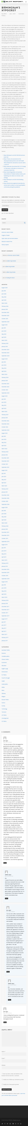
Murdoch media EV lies (7, 241)
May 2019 (4, 554)
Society (3, 705)
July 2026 (4, 290)
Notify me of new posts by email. (11, 1084)
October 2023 (5, 390)
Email (3, 1058)
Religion (3, 696)
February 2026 (5, 306)
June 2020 (4, 513)
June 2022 (4, 439)
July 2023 (4, 399)
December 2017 (5, 606)
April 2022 (4, 445)
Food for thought (6, 678)
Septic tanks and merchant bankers (10, 238)
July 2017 (4, 622)
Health (3, 681)
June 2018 (4, 588)
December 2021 (5, 458)
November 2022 (5, 424)
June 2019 (4, 550)
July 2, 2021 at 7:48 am (12, 984)
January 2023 (5, 417)
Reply (5, 862)
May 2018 (4, 591)
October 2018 (5, 575)
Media (3, 687)
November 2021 (5, 461)
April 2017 (4, 631)
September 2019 (5, 541)
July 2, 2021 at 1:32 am (7, 1013)
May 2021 (4, 479)
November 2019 (5, 535)
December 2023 (5, 383)
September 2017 (5, 615)
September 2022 (5, 430)
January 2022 (5, 455)
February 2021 (5, 489)
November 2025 (5, 315)
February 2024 (5, 377)
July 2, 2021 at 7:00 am (10, 911)
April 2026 (4, 300)
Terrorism (4, 712)
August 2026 (4, 287)
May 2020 (4, 516)
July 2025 (4, 328)
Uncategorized (5, 718)
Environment (5, 671)
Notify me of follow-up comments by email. (13, 1079)
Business (4, 653)
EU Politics (4, 675)
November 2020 (5, 498)
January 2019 (5, 566)
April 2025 (4, 337)
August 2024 (4, 359)
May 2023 (4, 405)
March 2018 (4, 597)
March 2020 (4, 523)
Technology (4, 709)
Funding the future (10, 277)
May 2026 (4, 297)
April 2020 (4, 520)
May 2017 (4, 628)
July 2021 (4, 473)
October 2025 (5, 318)
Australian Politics (6, 650)
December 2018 (5, 569)
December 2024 (5, 349)
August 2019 (4, 544)
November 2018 (5, 572)
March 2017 (4, 634)
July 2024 (4, 362)
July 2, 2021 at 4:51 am (9, 876)
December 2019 (5, 532)
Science (3, 702)
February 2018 (5, 600)
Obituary (4, 693)
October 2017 (5, 612)
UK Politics (4, 715)
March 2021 (4, 485)
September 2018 (5, 578)
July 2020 (4, 510)
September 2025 (5, 321)
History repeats (5, 244)
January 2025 (5, 346)
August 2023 (4, 396)
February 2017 (5, 637)
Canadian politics (5, 656)
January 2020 (5, 529)
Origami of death (6, 235)
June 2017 (4, 625)
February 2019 (5, 563)
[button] (26, 1)
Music (3, 690)
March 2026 (4, 303)
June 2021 (4, 476)
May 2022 (4, 442)
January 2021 (5, 492)
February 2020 (5, 526)
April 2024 (4, 371)
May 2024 (4, 368)
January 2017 (5, 640)
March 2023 (4, 411)
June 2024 (4, 365)
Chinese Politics (5, 659)
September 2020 (5, 504)
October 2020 (5, 501)
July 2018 (4, 585)
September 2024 (5, 355)
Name (3, 1051)
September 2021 (5, 467)
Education (4, 665)
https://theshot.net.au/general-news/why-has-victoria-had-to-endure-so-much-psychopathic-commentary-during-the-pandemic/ (14, 185)
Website (3, 1065)
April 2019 (4, 557)
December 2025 (5, 312)
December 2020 (5, 495)
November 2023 (5, 386)
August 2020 (4, 507)
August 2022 (4, 433)
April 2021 (4, 482)
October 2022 (5, 427)
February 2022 (5, 451)
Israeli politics (5, 684)
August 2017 (4, 619)
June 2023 (4, 402)
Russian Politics (5, 699)
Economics (4, 662)
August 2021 (4, 470)
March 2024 (4, 374)
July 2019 (4, 547)
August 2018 (4, 581)
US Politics (4, 721)
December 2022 (5, 420)
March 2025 (4, 340)
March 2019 (4, 560)
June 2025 (4, 331)
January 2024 (5, 380)
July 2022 (4, 436)
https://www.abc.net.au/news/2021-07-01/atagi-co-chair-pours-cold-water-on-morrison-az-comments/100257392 (15, 168)
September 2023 (5, 393)
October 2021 (5, 464)
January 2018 (5, 603)
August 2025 (4, 324)
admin (5, 14)
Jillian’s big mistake (11, 261)
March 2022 (4, 448)
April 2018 (4, 594)
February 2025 (5, 343)
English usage (5, 668)
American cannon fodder (7, 232)
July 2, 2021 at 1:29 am (7, 742)
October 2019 (5, 538)
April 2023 (4, 408)
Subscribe (4, 209)
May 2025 (4, 334)
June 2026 (4, 294)
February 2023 (5, 414)
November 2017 (5, 609)
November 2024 (5, 352)
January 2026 (5, 309)
